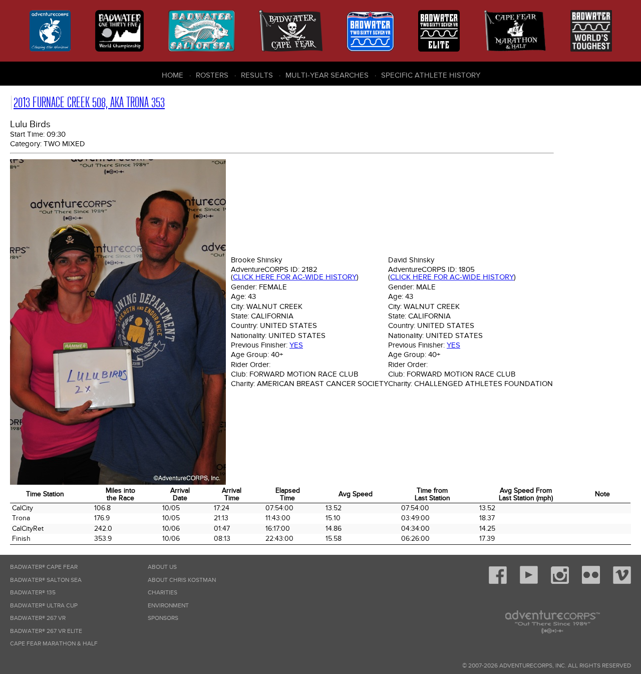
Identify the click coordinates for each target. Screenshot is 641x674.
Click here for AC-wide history (295, 276)
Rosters (212, 75)
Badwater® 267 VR (38, 618)
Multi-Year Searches (327, 75)
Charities (162, 592)
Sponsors (163, 618)
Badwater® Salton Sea (46, 580)
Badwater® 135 (33, 592)
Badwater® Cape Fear (44, 567)
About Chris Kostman (182, 580)
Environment (168, 605)
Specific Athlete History (430, 75)
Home (172, 75)
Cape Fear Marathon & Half (54, 643)
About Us (162, 567)
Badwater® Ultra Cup (44, 605)
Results (257, 75)
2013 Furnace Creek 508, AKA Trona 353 (89, 102)
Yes (296, 345)
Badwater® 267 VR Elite (46, 631)
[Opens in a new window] (498, 582)
